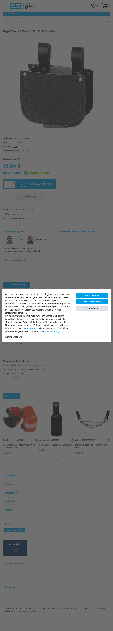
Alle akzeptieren (92, 295)
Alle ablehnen (92, 308)
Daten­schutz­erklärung (49, 331)
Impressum (28, 328)
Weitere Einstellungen (15, 337)
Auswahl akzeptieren (91, 302)
